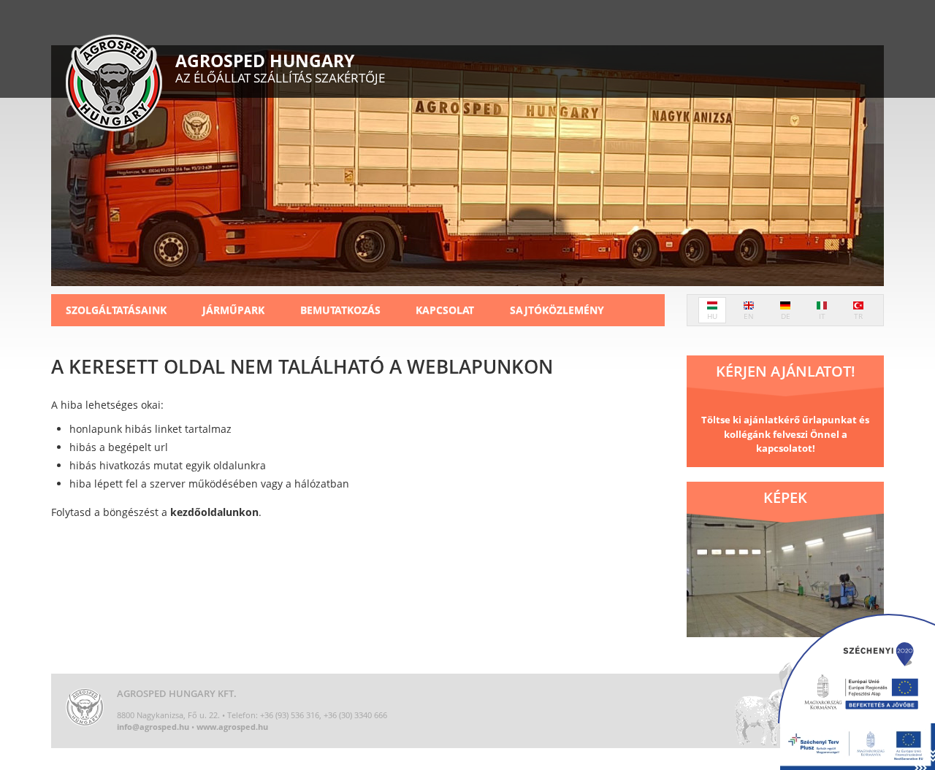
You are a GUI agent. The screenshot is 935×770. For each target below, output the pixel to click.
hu (712, 316)
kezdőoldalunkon (214, 512)
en (749, 316)
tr (858, 316)
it (822, 316)
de (785, 316)
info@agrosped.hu (153, 726)
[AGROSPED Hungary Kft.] (114, 84)
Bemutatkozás (340, 310)
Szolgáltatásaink (116, 310)
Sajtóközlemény (557, 310)
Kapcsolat (445, 310)
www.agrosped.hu (232, 726)
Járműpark (233, 310)
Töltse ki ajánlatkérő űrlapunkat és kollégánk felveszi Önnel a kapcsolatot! (785, 434)
